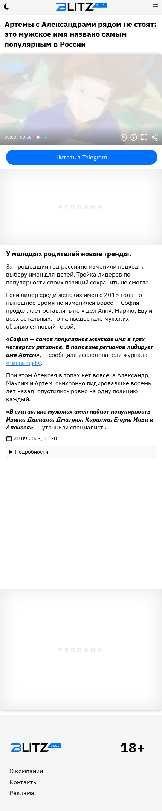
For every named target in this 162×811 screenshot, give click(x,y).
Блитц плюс (81, 7)
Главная (35, 747)
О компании (26, 771)
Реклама (21, 793)
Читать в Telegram (81, 157)
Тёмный (7, 7)
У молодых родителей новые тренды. (68, 253)
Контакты (23, 782)
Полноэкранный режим (144, 137)
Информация (133, 137)
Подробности (31, 451)
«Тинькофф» (23, 362)
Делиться (155, 137)
